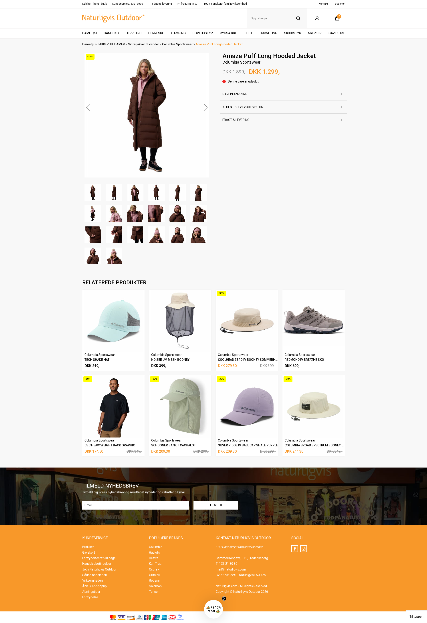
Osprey (154, 569)
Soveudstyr (203, 33)
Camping (178, 33)
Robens (154, 580)
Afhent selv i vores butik (242, 107)
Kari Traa (155, 563)
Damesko (111, 33)
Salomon (155, 586)
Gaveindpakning (234, 94)
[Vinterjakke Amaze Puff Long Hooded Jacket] (147, 115)
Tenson (154, 591)
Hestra (153, 558)
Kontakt (323, 3)
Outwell (154, 575)
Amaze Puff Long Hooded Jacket (219, 44)
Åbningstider (91, 591)
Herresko (156, 33)
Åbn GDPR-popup (94, 586)
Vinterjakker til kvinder (143, 44)
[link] (379, 503)
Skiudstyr (292, 33)
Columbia (155, 547)
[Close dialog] (418, 497)
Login (317, 18)
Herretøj (133, 33)
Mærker (315, 33)
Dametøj (89, 33)
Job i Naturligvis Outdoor (99, 569)
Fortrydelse (90, 597)
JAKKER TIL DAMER (111, 44)
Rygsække (228, 33)
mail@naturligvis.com (231, 569)
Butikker (340, 3)
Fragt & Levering (235, 120)
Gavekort (336, 33)
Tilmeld (379, 612)
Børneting (268, 33)
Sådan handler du (94, 575)
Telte (248, 33)
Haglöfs (154, 552)
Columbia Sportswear (177, 44)
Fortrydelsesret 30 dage (99, 558)
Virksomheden (92, 580)
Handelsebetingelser (96, 563)
